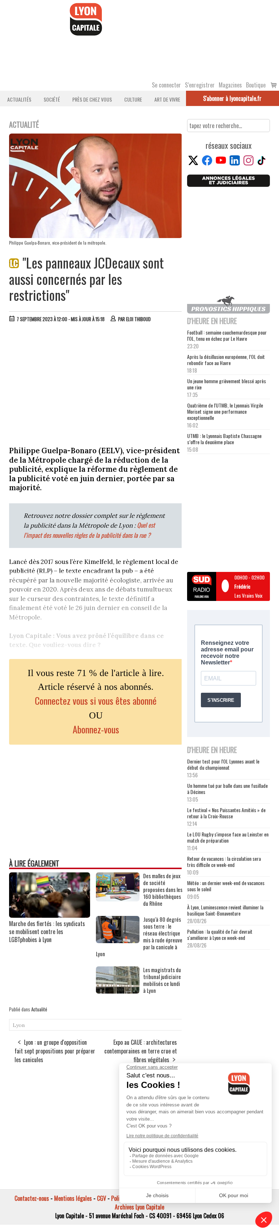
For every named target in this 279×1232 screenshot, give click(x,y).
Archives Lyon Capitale (139, 1207)
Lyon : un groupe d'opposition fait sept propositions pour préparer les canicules (55, 1051)
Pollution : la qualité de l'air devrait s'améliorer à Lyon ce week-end (219, 934)
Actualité (39, 1009)
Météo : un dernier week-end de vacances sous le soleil (225, 886)
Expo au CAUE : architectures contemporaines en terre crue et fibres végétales (140, 1051)
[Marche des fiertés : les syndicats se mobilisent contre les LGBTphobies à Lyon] (49, 915)
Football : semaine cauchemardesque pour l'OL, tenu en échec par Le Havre (227, 335)
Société (52, 99)
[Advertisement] (95, 382)
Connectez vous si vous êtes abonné (96, 700)
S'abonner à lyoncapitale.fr (232, 98)
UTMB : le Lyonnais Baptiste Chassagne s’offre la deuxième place (224, 439)
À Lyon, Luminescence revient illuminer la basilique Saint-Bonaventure (225, 910)
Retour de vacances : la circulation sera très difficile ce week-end (224, 861)
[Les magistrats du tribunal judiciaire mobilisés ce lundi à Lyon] (118, 991)
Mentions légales (73, 1198)
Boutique (256, 85)
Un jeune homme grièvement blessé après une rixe (226, 384)
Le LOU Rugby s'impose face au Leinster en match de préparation (227, 837)
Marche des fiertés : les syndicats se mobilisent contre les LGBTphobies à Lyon (47, 932)
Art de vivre (167, 99)
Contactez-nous (32, 1198)
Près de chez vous (92, 99)
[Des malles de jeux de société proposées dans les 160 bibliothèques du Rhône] (118, 899)
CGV (101, 1198)
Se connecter (166, 85)
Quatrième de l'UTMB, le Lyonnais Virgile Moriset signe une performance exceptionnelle (225, 411)
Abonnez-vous (96, 729)
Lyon (19, 1025)
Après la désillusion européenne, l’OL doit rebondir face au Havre (226, 359)
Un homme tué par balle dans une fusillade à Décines (227, 788)
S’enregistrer (200, 85)
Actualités (19, 99)
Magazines (230, 85)
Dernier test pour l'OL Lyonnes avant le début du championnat (223, 764)
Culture (133, 99)
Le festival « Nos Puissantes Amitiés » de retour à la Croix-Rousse (226, 813)
